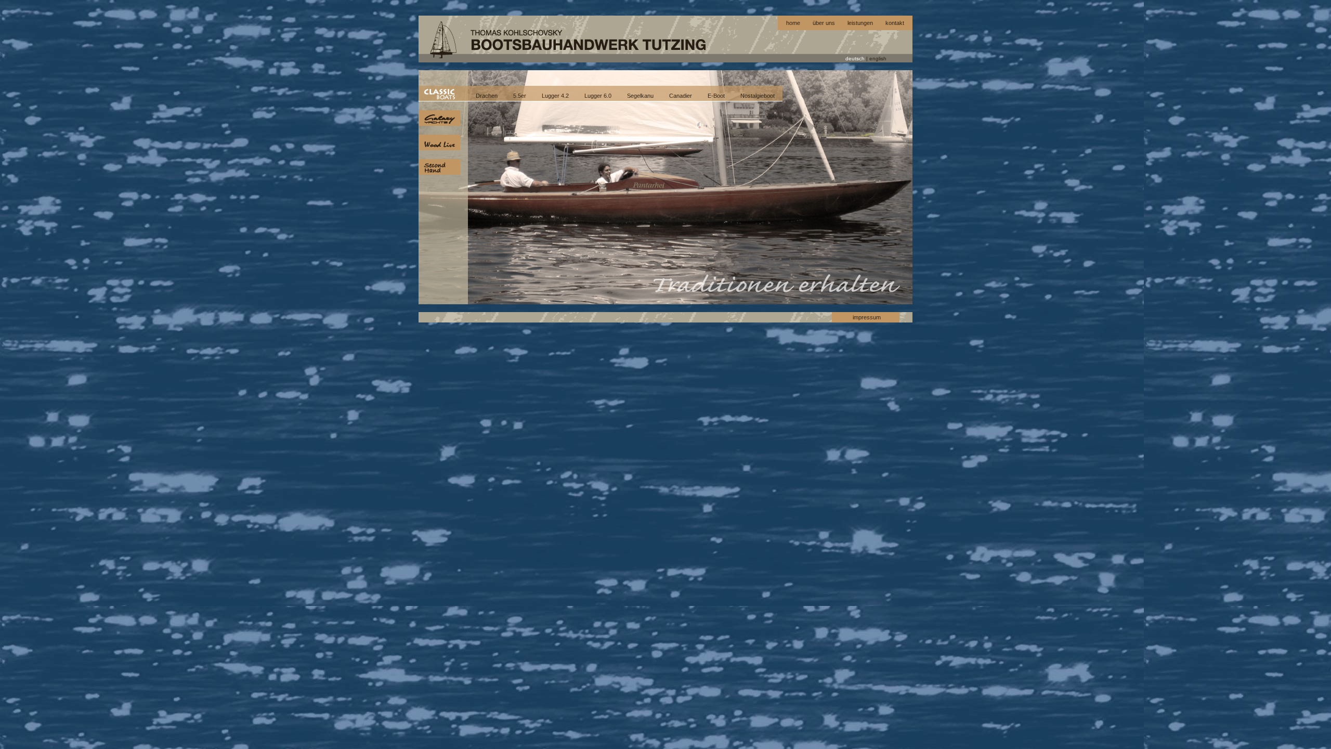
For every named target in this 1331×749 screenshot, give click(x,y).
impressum (867, 317)
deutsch (855, 58)
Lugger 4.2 (555, 96)
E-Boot (716, 96)
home (793, 23)
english (877, 58)
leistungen (860, 23)
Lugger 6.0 (597, 96)
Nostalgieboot (757, 96)
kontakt (894, 23)
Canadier (680, 96)
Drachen (487, 96)
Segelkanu (640, 96)
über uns (824, 23)
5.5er (519, 96)
